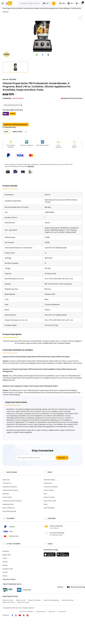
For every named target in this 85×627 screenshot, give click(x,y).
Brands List (48, 483)
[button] (62, 3)
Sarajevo (6, 551)
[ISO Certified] (23, 590)
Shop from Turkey (23, 602)
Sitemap (6, 494)
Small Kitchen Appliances (48, 8)
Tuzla (5, 558)
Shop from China (8, 602)
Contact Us (7, 483)
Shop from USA (8, 600)
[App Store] (50, 555)
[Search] (54, 3)
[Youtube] (20, 615)
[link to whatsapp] (37, 55)
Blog (45, 504)
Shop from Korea (67, 600)
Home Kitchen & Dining (31, 8)
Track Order (7, 497)
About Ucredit (49, 497)
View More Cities (9, 579)
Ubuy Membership (9, 511)
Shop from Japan (34, 600)
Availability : (7, 98)
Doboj (5, 576)
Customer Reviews (51, 487)
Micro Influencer (9, 508)
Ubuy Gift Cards (50, 501)
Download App (49, 480)
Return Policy (48, 490)
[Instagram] (16, 615)
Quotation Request (10, 487)
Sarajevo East (8, 569)
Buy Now (31, 166)
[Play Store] (63, 555)
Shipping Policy (8, 504)
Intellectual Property (10, 490)
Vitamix (5, 12)
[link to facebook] (42, 55)
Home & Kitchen (17, 8)
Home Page (6, 8)
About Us (6, 480)
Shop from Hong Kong (51, 600)
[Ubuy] (9, 3)
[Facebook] (12, 615)
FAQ (45, 494)
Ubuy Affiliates (49, 508)
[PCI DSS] (7, 590)
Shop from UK (20, 600)
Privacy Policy (40, 612)
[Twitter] (24, 615)
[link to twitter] (48, 55)
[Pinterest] (27, 615)
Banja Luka (7, 555)
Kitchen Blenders (64, 8)
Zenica (5, 562)
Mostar (5, 565)
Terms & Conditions (26, 612)
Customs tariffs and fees (12, 501)
